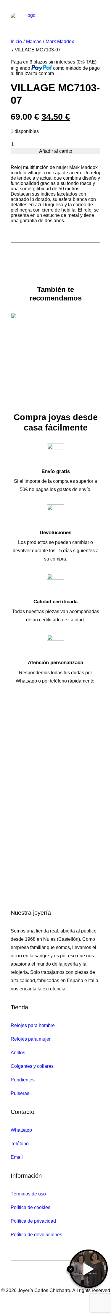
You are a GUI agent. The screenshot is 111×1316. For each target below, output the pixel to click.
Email (17, 1157)
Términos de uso (28, 1193)
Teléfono (20, 1143)
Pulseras (20, 1093)
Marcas (33, 41)
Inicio (16, 41)
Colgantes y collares (32, 1066)
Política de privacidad (33, 1221)
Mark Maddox (60, 41)
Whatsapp (21, 1130)
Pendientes (23, 1079)
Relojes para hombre (33, 1025)
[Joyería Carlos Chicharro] (28, 16)
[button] (97, 16)
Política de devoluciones (36, 1234)
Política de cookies (30, 1207)
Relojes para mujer (31, 1039)
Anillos (18, 1052)
